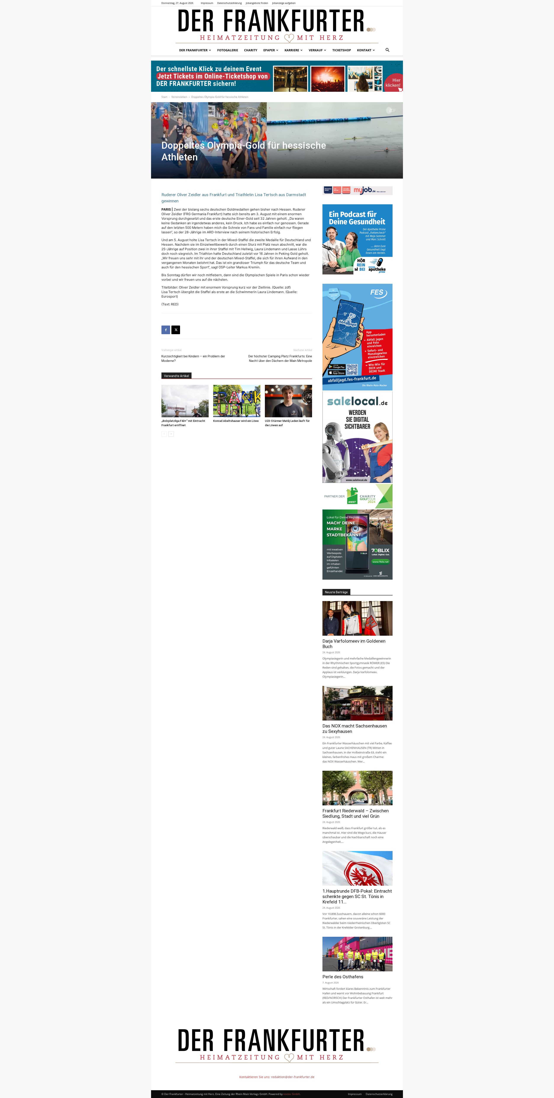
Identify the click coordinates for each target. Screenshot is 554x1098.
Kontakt (364, 50)
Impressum (207, 3)
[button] (387, 50)
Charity (250, 50)
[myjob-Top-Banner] (357, 194)
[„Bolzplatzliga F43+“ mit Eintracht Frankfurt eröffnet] (185, 401)
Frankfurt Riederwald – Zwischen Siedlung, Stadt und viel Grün (355, 813)
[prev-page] (164, 434)
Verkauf (316, 50)
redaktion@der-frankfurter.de (292, 1077)
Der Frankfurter (193, 50)
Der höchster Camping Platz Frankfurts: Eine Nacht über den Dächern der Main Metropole (280, 358)
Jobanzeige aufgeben (284, 3)
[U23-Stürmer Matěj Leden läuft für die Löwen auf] (288, 401)
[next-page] (171, 434)
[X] (175, 330)
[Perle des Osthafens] (357, 954)
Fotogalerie (227, 50)
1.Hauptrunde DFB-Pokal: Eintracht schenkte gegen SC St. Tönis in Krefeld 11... (357, 896)
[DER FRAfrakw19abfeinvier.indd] (357, 389)
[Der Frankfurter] (277, 25)
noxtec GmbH (291, 1094)
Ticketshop (341, 50)
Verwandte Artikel (176, 376)
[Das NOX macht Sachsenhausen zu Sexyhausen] (357, 703)
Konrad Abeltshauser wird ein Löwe (236, 420)
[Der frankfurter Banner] (277, 76)
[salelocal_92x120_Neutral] (357, 482)
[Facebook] (165, 330)
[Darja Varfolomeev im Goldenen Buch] (357, 618)
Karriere (292, 50)
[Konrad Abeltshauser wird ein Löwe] (236, 401)
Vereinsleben (179, 97)
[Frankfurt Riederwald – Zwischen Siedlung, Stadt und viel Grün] (357, 788)
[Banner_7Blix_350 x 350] (357, 578)
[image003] (357, 273)
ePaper (269, 50)
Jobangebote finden (257, 3)
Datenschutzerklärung (229, 3)
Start (164, 97)
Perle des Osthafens (342, 976)
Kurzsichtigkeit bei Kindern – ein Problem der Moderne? (193, 358)
